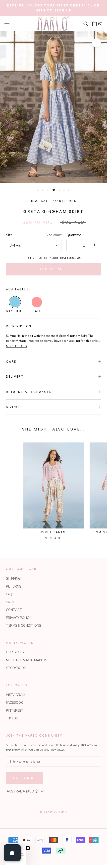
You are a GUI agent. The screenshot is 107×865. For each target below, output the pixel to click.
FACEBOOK (14, 702)
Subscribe (24, 778)
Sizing (12, 407)
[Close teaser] (27, 848)
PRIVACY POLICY (18, 618)
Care (11, 361)
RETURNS (13, 586)
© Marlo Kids (53, 812)
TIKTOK (12, 718)
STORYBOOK (16, 668)
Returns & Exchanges (29, 392)
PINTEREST (15, 710)
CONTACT (14, 610)
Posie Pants (53, 532)
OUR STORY (15, 652)
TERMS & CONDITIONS (23, 625)
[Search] (85, 23)
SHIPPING (13, 578)
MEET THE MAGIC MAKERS (26, 660)
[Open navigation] (6, 23)
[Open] (12, 852)
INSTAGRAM (15, 695)
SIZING (11, 602)
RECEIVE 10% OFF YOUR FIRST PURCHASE (53, 258)
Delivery (14, 376)
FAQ (9, 594)
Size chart (53, 235)
